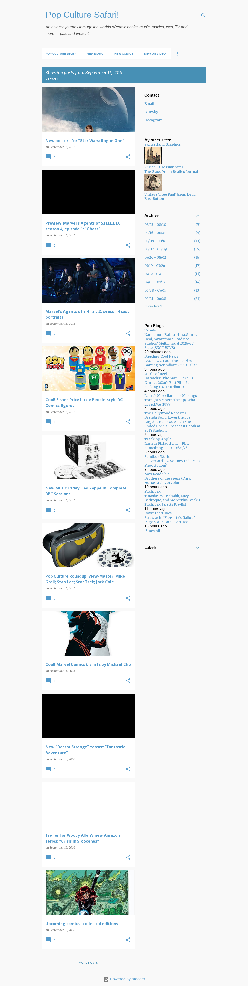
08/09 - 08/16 (155, 241)
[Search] (203, 15)
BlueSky (151, 112)
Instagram (153, 120)
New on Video (155, 53)
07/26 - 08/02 (155, 257)
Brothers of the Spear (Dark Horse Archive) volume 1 (167, 480)
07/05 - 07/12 (154, 282)
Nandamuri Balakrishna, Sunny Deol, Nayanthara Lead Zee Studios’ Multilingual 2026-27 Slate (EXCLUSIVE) (170, 341)
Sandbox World (157, 456)
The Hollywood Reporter (165, 413)
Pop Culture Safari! (82, 15)
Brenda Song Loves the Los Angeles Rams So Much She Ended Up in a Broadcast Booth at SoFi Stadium (172, 424)
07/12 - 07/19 (154, 274)
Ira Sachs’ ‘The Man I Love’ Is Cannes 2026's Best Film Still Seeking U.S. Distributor (168, 382)
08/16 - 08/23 (155, 233)
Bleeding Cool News (161, 356)
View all (52, 79)
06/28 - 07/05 (155, 290)
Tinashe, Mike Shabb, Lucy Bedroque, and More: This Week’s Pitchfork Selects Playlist (172, 500)
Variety (150, 330)
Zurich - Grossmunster (163, 167)
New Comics (123, 53)
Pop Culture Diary (61, 53)
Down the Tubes (158, 513)
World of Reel (155, 374)
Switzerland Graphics (162, 144)
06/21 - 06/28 (155, 298)
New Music (95, 53)
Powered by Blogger (127, 979)
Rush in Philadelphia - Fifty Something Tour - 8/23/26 (167, 445)
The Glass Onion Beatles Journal (171, 171)
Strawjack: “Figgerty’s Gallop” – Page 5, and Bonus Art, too (171, 519)
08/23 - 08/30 (155, 224)
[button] (128, 157)
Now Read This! (157, 474)
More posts (88, 962)
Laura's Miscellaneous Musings (170, 395)
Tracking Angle (157, 439)
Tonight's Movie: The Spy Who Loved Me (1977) (169, 402)
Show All (153, 530)
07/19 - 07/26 (154, 265)
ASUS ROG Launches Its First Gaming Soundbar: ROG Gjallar (170, 363)
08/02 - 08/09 (155, 249)
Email (149, 103)
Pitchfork (152, 491)
